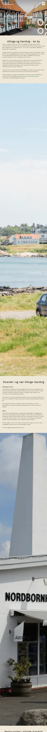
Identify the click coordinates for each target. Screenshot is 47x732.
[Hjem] (7, 3)
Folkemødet (25, 71)
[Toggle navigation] (43, 3)
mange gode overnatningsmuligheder (30, 76)
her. (23, 427)
